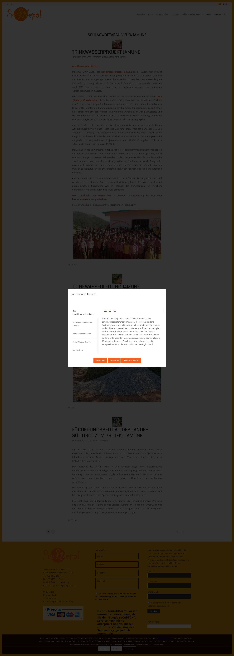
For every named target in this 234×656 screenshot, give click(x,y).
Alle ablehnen (114, 360)
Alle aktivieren (100, 360)
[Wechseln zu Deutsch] (105, 311)
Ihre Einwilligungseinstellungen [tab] (84, 312)
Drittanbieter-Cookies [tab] (82, 334)
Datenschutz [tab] (78, 350)
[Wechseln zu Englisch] (114, 311)
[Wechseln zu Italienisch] (110, 311)
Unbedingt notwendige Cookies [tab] (82, 324)
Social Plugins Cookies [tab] (82, 342)
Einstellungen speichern (131, 360)
